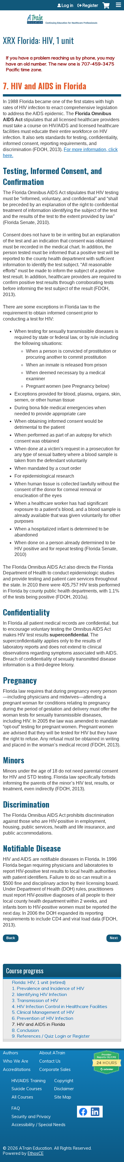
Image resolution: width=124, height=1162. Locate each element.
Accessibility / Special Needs (38, 1124)
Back (10, 938)
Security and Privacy (31, 1116)
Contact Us (50, 1061)
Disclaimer (64, 1088)
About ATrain (52, 1052)
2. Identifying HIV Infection (39, 994)
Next (114, 938)
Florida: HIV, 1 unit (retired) (39, 982)
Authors (10, 1052)
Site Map (62, 1097)
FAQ (16, 1108)
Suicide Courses (27, 1088)
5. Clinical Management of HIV (43, 1012)
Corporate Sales (55, 1069)
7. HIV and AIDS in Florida (38, 1024)
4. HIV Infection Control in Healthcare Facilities (59, 1006)
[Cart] (106, 8)
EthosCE (36, 1153)
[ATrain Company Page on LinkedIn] (96, 1114)
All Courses (22, 1097)
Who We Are (15, 1061)
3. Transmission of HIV (35, 1000)
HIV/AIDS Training (29, 1080)
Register (90, 5)
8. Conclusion (25, 1030)
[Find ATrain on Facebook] (83, 1114)
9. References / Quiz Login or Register (51, 1036)
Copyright (63, 1080)
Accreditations (17, 1069)
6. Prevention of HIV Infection (42, 1018)
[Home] (62, 17)
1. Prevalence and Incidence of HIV (48, 988)
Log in (67, 5)
